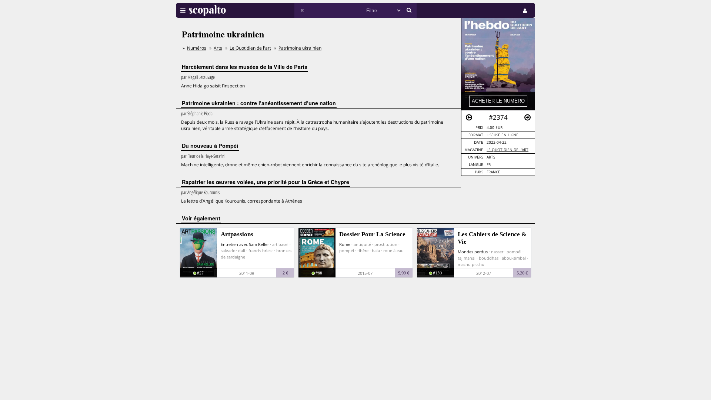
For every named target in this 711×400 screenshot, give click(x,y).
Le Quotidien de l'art (507, 149)
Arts (491, 157)
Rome (344, 244)
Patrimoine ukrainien (299, 48)
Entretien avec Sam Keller (245, 244)
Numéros (196, 48)
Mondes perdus (473, 251)
